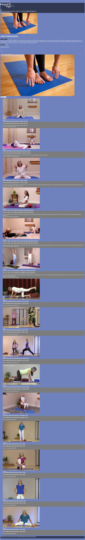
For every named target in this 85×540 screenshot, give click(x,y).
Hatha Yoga (3, 39)
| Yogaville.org (18, 11)
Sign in (35, 11)
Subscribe (2, 44)
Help (9, 536)
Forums (6, 11)
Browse (2, 11)
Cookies (19, 536)
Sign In (8, 12)
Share (6, 44)
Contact (13, 11)
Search (9, 11)
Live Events (23, 11)
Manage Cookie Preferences (27, 536)
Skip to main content (5, 1)
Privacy (15, 536)
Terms (11, 536)
